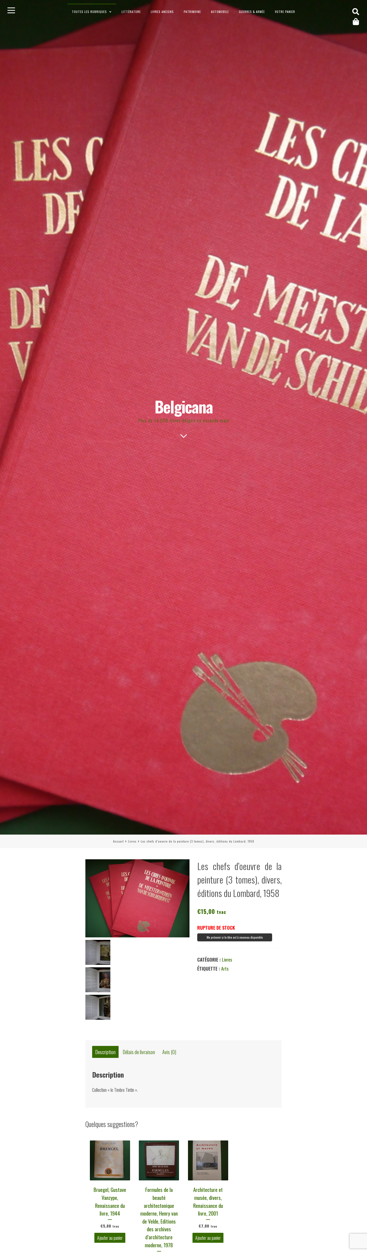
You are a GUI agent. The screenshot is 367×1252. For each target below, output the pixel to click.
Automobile (220, 11)
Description (105, 1052)
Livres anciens (162, 11)
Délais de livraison (139, 1052)
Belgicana (184, 406)
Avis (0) (169, 1052)
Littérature (131, 11)
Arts (224, 968)
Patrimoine (192, 11)
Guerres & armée (252, 11)
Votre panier (285, 11)
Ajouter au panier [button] (110, 1238)
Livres (132, 841)
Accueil (118, 841)
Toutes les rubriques (89, 11)
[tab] (105, 1052)
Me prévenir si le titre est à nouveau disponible (235, 937)
